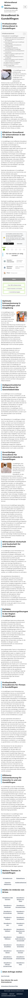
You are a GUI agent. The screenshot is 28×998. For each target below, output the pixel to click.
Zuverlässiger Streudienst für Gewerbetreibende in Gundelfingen (13, 48)
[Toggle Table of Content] (23, 34)
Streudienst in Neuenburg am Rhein (20, 931)
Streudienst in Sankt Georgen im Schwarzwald (20, 938)
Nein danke (19, 243)
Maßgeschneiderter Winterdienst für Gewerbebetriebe (13, 45)
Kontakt (11, 993)
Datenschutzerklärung (8, 995)
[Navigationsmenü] (25, 7)
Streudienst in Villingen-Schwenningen (7, 964)
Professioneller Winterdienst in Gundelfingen (15, 37)
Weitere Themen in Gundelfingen (12, 62)
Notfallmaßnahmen (20, 882)
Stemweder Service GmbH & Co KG (14, 991)
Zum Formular (5, 976)
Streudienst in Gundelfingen (10, 36)
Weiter (14, 279)
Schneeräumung (7, 878)
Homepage (4, 993)
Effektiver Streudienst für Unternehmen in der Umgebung (14, 40)
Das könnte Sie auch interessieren (15, 66)
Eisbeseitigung (20, 878)
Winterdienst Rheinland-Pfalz (9, 986)
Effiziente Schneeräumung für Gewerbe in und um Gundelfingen (14, 60)
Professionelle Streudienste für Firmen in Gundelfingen (14, 57)
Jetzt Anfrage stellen (9, 65)
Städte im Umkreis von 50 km (11, 63)
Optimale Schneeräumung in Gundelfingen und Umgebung (14, 42)
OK (8, 243)
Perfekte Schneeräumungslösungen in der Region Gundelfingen (14, 54)
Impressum (20, 993)
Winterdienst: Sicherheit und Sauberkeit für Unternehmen (14, 51)
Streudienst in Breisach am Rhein (20, 899)
